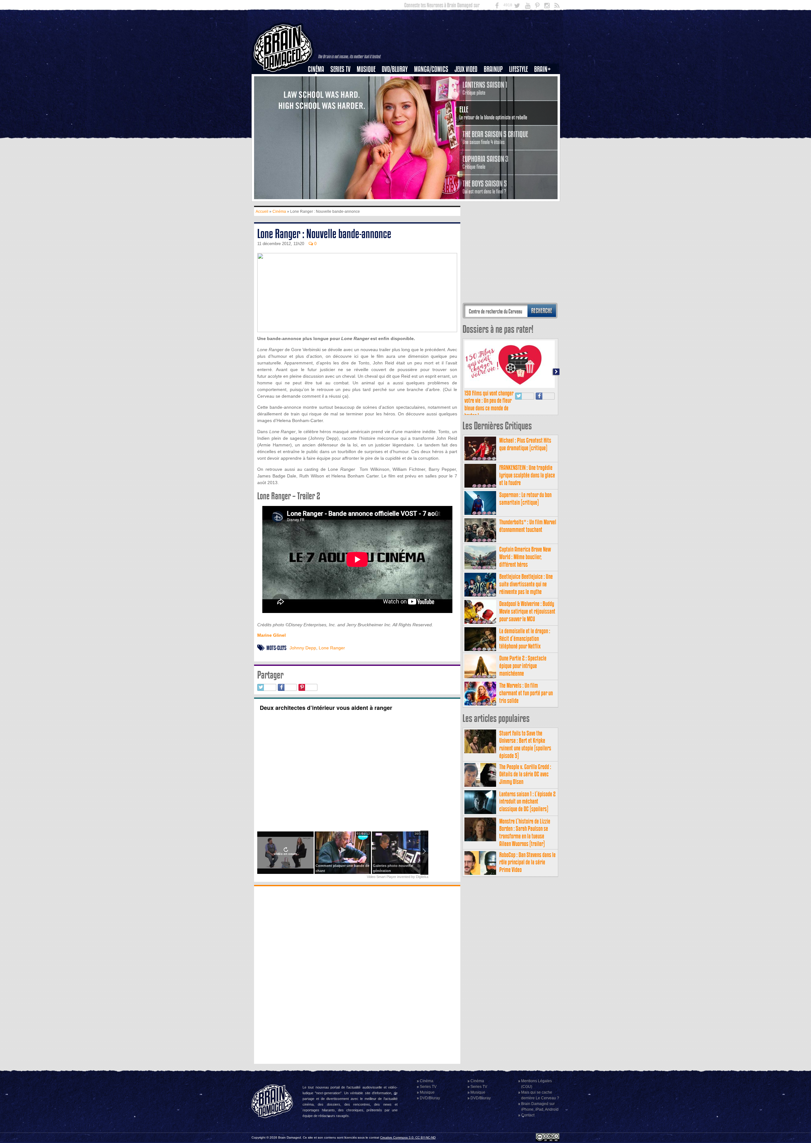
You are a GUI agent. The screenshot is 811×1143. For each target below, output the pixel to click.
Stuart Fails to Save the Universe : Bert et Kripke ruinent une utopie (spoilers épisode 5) (525, 744)
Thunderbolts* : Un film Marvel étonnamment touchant (527, 525)
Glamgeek (520, 90)
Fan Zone (544, 80)
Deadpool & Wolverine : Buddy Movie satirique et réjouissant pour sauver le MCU (527, 611)
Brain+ (542, 69)
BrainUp (493, 69)
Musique (366, 69)
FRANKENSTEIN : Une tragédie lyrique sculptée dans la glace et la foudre (527, 475)
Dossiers (318, 90)
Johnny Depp (303, 647)
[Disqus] (357, 974)
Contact (527, 1115)
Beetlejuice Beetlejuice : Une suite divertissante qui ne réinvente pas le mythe (526, 584)
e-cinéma (318, 101)
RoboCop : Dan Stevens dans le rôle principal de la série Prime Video (527, 862)
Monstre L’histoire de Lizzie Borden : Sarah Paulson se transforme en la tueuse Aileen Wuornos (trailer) (524, 832)
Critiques (319, 80)
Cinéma (316, 69)
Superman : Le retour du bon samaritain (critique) (525, 498)
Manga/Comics (431, 69)
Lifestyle (518, 69)
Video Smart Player (381, 877)
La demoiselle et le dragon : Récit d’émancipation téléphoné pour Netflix (524, 638)
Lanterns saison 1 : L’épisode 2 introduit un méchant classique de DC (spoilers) (527, 801)
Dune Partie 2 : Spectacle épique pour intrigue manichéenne (522, 665)
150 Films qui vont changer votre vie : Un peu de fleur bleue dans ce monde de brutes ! (489, 404)
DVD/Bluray (395, 69)
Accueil (262, 211)
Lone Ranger (332, 647)
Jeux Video (466, 69)
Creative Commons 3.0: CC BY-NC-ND (408, 1137)
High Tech (520, 101)
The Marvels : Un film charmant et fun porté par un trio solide (526, 693)
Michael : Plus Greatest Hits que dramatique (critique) (525, 444)
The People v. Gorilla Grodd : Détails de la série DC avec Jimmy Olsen (525, 774)
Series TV (340, 69)
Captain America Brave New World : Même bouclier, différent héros (525, 557)
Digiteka (422, 877)
